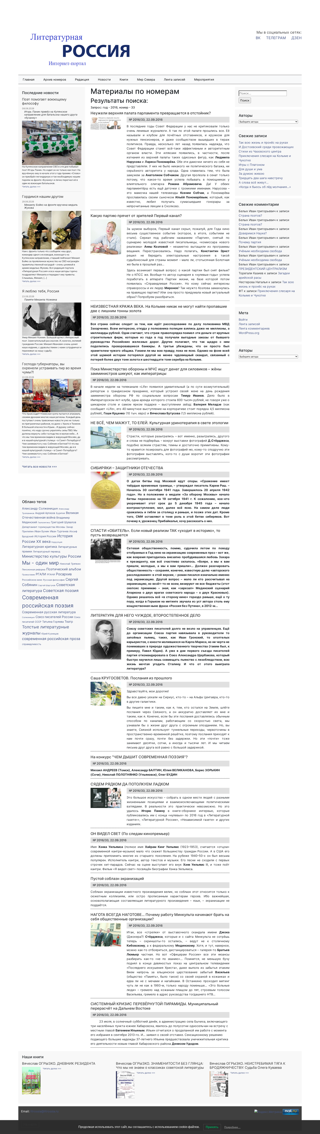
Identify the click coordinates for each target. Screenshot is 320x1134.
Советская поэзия (61, 590)
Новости (104, 79)
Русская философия (54, 580)
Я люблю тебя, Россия (40, 291)
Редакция (82, 79)
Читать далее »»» (31, 186)
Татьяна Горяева (53, 621)
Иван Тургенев (59, 531)
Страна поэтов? (250, 215)
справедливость (31, 644)
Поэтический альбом (63, 569)
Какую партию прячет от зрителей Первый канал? (136, 215)
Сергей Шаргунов (46, 585)
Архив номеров (54, 79)
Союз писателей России (54, 617)
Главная (28, 79)
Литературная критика (39, 547)
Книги (124, 79)
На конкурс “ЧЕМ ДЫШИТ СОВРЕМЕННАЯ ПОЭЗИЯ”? (139, 757)
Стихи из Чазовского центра (260, 151)
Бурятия (60, 513)
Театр (69, 621)
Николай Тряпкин (70, 563)
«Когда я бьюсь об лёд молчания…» (265, 187)
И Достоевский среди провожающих (266, 147)
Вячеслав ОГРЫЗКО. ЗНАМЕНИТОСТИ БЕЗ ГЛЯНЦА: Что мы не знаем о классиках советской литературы (160, 1065)
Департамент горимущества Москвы (43, 527)
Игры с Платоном (251, 165)
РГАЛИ (41, 574)
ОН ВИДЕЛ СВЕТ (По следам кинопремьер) (130, 833)
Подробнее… (232, 1127)
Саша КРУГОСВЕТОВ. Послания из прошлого (131, 678)
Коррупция (56, 542)
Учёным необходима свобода (260, 251)
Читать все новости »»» (39, 466)
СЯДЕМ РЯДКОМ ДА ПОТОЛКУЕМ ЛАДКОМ (130, 784)
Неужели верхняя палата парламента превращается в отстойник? (151, 113)
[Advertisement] (29, 12)
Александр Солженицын (40, 508)
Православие (28, 574)
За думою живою (251, 173)
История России (45, 536)
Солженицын (28, 617)
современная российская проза (51, 638)
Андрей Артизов (45, 513)
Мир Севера (146, 79)
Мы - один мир (40, 563)
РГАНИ (51, 574)
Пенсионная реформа (33, 569)
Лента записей (174, 79)
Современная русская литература (49, 612)
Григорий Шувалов (63, 522)
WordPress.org (249, 333)
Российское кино (32, 579)
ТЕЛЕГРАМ (276, 38)
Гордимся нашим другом (42, 196)
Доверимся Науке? (253, 233)
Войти (243, 319)
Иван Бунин (41, 531)
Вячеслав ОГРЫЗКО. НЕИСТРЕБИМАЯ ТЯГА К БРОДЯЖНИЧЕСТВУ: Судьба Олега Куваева (247, 1065)
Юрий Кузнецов (50, 633)
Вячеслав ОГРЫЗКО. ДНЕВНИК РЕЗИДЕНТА (58, 1063)
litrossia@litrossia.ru (44, 1111)
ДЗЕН (296, 38)
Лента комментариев (254, 328)
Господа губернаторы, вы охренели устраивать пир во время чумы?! (51, 368)
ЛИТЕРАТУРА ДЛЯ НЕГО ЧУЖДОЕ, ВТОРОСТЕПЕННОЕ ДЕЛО (145, 615)
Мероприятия (204, 79)
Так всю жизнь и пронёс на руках (263, 142)
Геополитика (44, 522)
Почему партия (250, 242)
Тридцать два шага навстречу (261, 178)
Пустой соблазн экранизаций (117, 878)
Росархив (64, 574)
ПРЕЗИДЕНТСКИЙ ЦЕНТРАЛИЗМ (263, 269)
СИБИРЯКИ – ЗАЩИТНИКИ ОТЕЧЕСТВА (127, 468)
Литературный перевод (46, 551)
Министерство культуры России (51, 556)
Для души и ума (250, 169)
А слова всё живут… (254, 182)
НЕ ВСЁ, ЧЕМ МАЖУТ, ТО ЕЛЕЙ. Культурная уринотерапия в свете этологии (159, 423)
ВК (258, 38)
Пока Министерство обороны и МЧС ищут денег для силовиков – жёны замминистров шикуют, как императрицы (156, 371)
